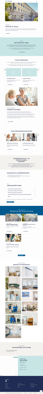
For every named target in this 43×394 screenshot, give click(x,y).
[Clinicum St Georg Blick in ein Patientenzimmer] (30, 296)
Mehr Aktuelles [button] (21, 255)
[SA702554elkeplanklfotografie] (30, 284)
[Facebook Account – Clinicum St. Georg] (6, 381)
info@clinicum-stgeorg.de (23, 369)
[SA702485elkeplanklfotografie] (30, 318)
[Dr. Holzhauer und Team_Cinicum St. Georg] (13, 296)
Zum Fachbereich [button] (10, 121)
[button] (9, 388)
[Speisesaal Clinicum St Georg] (30, 306)
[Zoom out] (15, 373)
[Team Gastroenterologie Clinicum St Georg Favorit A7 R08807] (13, 319)
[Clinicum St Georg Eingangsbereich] (13, 283)
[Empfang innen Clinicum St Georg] (13, 331)
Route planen (15, 357)
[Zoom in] (15, 372)
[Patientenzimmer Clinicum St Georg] (13, 271)
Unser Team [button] (8, 33)
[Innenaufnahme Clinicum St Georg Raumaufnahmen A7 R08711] (30, 271)
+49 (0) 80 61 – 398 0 (23, 365)
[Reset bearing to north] (15, 374)
